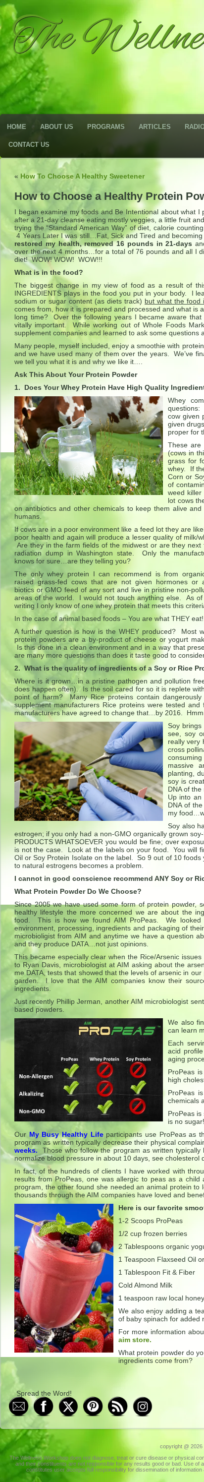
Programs (106, 126)
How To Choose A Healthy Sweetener (82, 176)
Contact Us (29, 144)
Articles (155, 126)
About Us (56, 126)
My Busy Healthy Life (66, 1134)
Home (16, 126)
